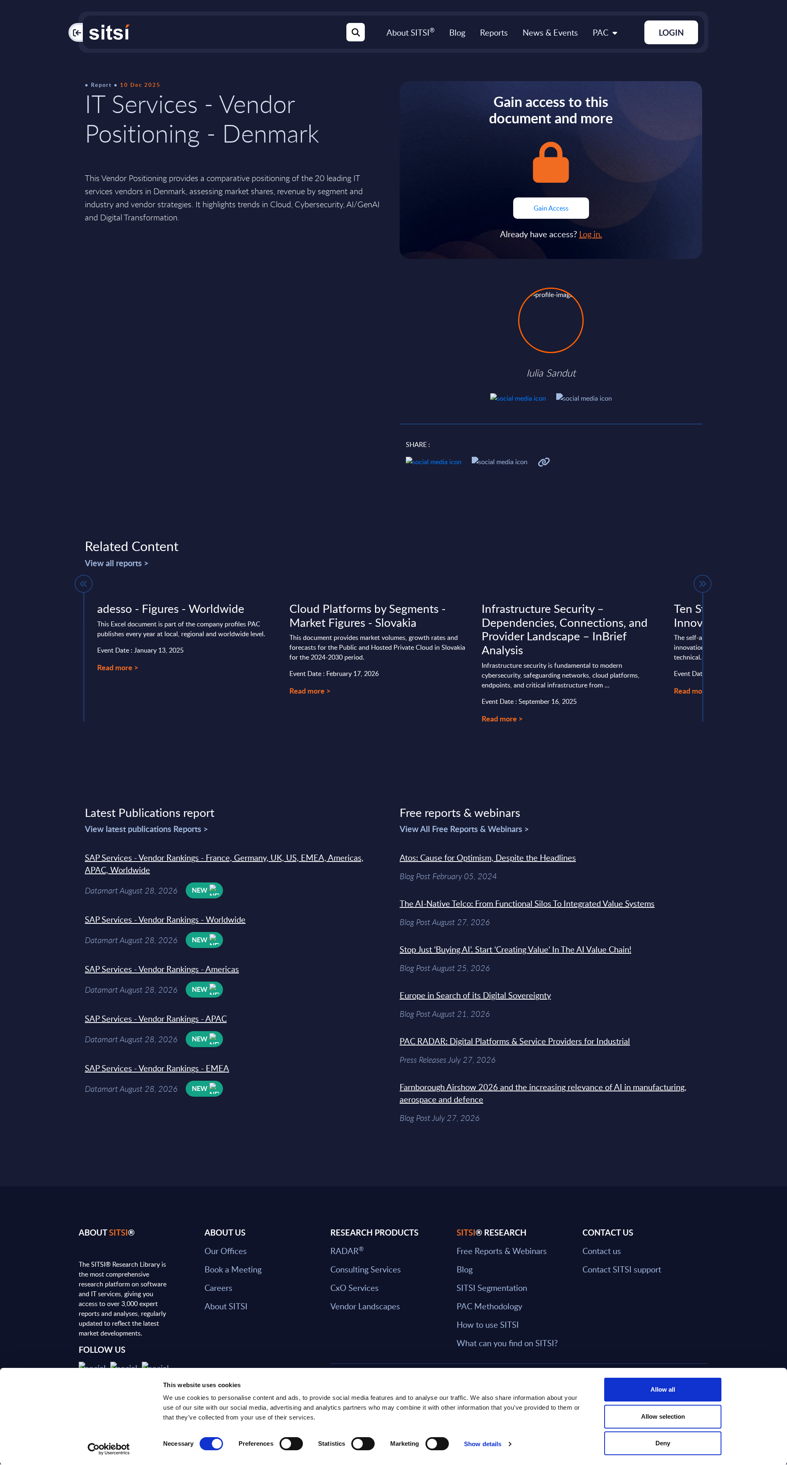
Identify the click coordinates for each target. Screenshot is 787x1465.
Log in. (590, 234)
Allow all (663, 1389)
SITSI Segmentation (492, 1287)
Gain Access (551, 208)
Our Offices (226, 1250)
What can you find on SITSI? (507, 1343)
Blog (457, 32)
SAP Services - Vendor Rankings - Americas (162, 969)
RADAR (347, 1250)
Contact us (601, 1250)
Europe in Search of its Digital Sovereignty (475, 995)
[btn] (84, 584)
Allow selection (663, 1416)
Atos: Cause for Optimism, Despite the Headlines (488, 857)
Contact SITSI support (621, 1269)
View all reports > (117, 563)
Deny (662, 1443)
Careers (218, 1287)
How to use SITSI (488, 1324)
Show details (482, 1443)
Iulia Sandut (550, 372)
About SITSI (410, 32)
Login (671, 32)
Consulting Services (365, 1269)
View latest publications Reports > (146, 829)
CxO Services (354, 1287)
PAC (600, 32)
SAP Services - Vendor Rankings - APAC (156, 1018)
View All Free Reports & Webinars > (464, 829)
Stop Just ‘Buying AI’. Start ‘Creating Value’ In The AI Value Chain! (515, 949)
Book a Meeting (233, 1269)
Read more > (117, 667)
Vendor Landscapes (365, 1306)
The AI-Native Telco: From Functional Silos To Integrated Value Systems (527, 903)
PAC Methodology (489, 1306)
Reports (494, 32)
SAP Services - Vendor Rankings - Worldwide (165, 919)
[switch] (291, 1443)
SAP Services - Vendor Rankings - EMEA (157, 1068)
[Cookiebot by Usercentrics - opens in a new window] (109, 1449)
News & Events (550, 32)
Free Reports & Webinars (502, 1250)
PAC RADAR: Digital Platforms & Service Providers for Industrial (515, 1041)
